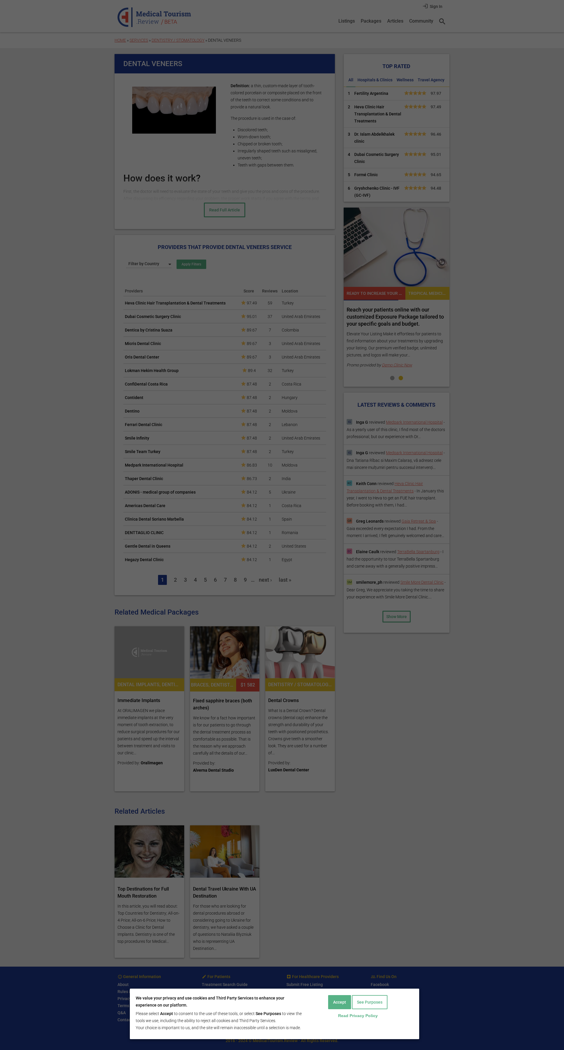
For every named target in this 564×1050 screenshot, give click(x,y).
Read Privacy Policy (358, 1015)
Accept (339, 1002)
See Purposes (369, 1002)
